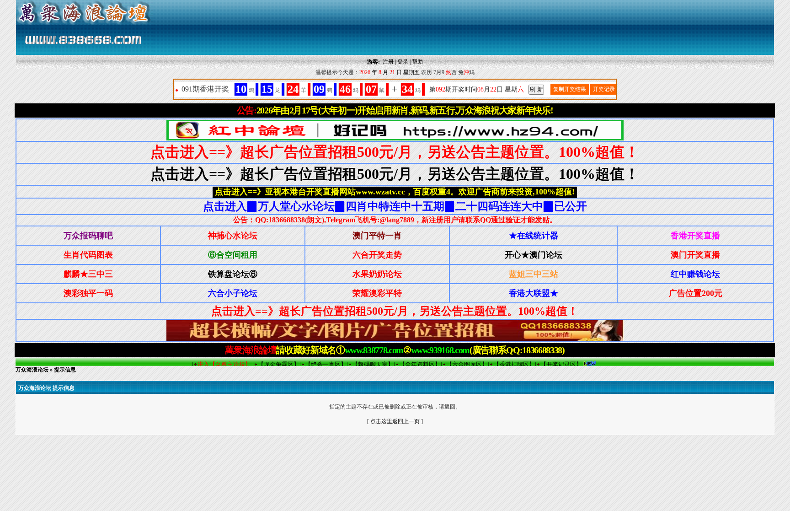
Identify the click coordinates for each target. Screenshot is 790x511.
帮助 (417, 62)
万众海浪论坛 (32, 369)
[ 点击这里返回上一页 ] (395, 421)
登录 (402, 62)
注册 (388, 62)
